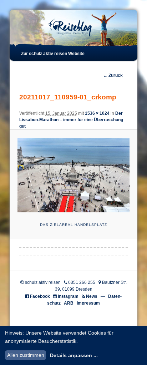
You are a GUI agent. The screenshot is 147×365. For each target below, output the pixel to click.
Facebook (40, 296)
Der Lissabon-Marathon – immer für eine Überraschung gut (71, 120)
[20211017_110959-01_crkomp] (73, 175)
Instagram (68, 296)
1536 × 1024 (97, 113)
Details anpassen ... (74, 355)
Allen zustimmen (25, 355)
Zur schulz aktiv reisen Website (53, 53)
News (91, 296)
